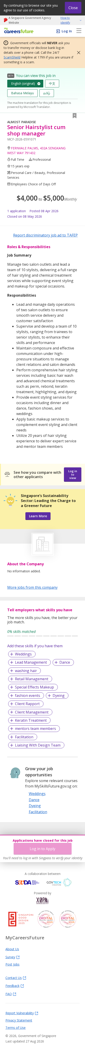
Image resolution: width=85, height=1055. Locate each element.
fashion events (27, 695)
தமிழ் (46, 93)
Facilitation (24, 736)
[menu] (78, 31)
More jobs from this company (32, 587)
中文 (52, 83)
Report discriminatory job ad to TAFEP (45, 235)
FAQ (8, 994)
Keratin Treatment (31, 720)
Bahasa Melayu (22, 93)
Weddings (23, 654)
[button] (77, 52)
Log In (67, 31)
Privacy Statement (18, 1020)
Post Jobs (12, 964)
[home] (18, 31)
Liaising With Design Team (38, 745)
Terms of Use (15, 1027)
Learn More (38, 516)
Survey (10, 957)
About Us (12, 949)
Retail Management (31, 678)
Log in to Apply (42, 848)
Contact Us (13, 978)
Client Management (32, 712)
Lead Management (31, 662)
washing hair (26, 670)
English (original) (23, 83)
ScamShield (12, 57)
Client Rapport (27, 703)
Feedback (12, 986)
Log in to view (72, 474)
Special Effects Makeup (34, 687)
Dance (64, 662)
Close (73, 7)
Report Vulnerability (19, 1013)
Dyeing (59, 695)
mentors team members (35, 728)
